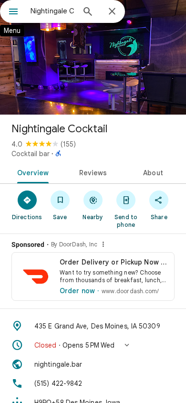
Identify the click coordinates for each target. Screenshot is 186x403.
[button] (93, 345)
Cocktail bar (30, 153)
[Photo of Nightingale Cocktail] (93, 57)
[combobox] (52, 11)
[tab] (31, 171)
